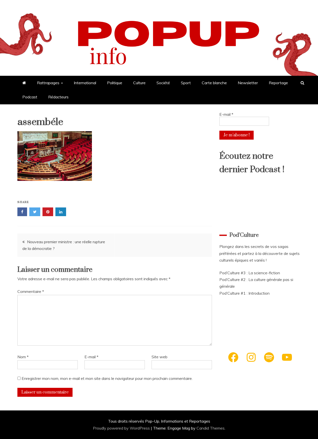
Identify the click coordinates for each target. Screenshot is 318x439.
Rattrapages (48, 82)
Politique (114, 82)
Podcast (29, 96)
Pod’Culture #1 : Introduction (244, 293)
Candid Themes (211, 428)
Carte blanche (214, 82)
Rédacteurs (58, 96)
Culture (139, 82)
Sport (186, 82)
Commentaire (30, 291)
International (85, 82)
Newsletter (248, 82)
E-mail (91, 356)
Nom (23, 356)
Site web (159, 356)
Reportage (278, 82)
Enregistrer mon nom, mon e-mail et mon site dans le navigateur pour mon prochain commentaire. (107, 378)
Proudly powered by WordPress (122, 428)
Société (163, 82)
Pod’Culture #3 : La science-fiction (249, 272)
